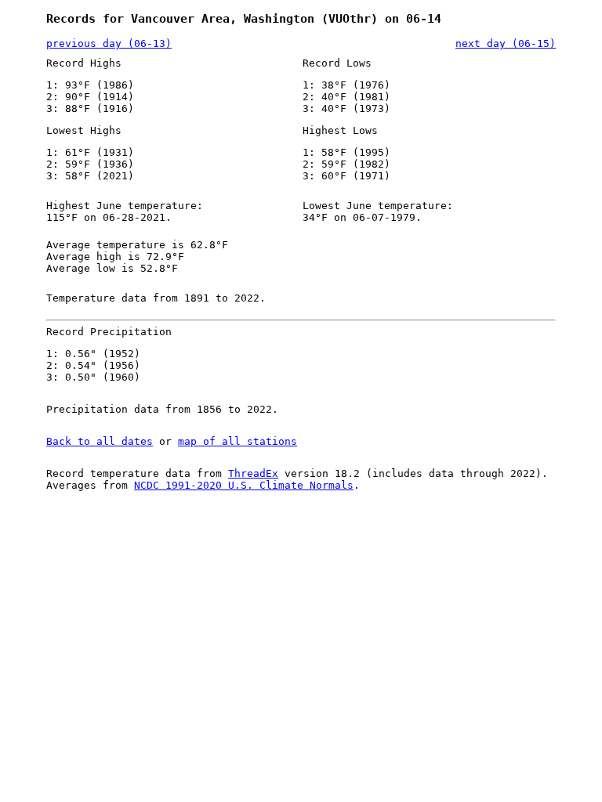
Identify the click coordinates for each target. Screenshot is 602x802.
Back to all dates (99, 441)
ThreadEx (253, 473)
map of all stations (237, 441)
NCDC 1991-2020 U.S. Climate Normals (244, 485)
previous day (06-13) (109, 43)
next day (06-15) (505, 43)
